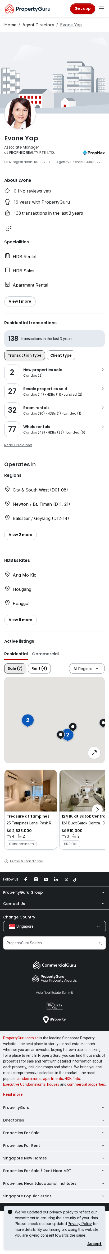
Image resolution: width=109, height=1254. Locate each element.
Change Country (19, 917)
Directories (13, 1120)
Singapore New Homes (25, 1158)
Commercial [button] (45, 654)
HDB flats (72, 1078)
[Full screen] (94, 752)
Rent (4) (39, 668)
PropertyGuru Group (23, 892)
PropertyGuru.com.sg (21, 1038)
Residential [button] (16, 654)
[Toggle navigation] (101, 8)
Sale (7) (15, 668)
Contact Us (14, 903)
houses (53, 1084)
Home (10, 24)
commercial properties (86, 1084)
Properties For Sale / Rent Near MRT (37, 1170)
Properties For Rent (21, 1145)
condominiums (29, 1078)
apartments (53, 1078)
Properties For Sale (21, 1132)
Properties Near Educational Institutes (39, 1183)
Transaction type (25, 355)
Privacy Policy (80, 1223)
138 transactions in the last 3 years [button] (48, 213)
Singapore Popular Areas (27, 1196)
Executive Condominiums (24, 1084)
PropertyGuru (16, 1107)
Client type (61, 355)
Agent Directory (38, 24)
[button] (8, 228)
